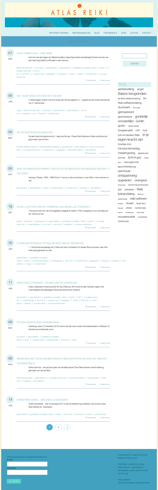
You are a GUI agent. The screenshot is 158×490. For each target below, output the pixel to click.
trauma (120, 212)
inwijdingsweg (33, 224)
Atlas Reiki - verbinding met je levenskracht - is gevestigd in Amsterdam (131, 467)
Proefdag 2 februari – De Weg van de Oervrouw (47, 282)
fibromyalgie (136, 108)
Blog (96, 33)
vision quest (140, 212)
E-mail (9, 460)
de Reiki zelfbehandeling (49, 147)
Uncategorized (129, 212)
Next (67, 427)
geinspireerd (52, 68)
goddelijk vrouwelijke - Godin (85, 68)
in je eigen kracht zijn (31, 150)
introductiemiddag (40, 261)
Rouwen (42, 113)
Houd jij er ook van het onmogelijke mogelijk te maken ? (53, 206)
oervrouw (26, 74)
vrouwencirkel (91, 74)
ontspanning (38, 74)
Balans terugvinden (24, 68)
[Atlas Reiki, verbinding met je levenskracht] (79, 3)
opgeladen (50, 74)
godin (102, 68)
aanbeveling (126, 89)
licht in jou (46, 224)
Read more (105, 80)
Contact (146, 33)
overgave (26, 113)
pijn (34, 113)
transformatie (53, 113)
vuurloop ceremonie (83, 224)
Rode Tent (85, 300)
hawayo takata (57, 188)
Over (123, 33)
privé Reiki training (58, 33)
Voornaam (11, 468)
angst (19, 110)
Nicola (121, 455)
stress (129, 208)
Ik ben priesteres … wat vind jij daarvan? (42, 399)
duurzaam (39, 68)
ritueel (79, 74)
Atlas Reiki (130, 483)
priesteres (62, 74)
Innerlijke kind (124, 144)
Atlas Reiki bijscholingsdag (35, 132)
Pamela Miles (121, 185)
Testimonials (110, 33)
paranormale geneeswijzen (138, 185)
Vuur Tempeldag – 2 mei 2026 (34, 53)
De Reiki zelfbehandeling (26, 147)
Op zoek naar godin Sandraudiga (38, 322)
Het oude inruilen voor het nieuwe (39, 96)
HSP (79, 297)
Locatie (134, 33)
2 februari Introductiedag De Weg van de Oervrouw (50, 243)
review (71, 74)
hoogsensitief (37, 340)
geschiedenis (65, 68)
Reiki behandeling (81, 33)
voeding (27, 303)
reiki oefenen (91, 150)
